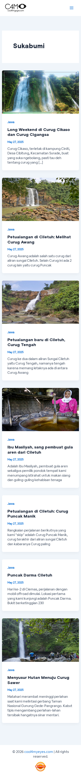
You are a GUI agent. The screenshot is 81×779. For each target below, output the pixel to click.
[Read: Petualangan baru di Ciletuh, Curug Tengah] (40, 301)
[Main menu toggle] (71, 8)
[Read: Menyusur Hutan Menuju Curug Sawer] (40, 639)
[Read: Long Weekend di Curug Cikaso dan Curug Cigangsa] (40, 91)
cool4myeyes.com (38, 752)
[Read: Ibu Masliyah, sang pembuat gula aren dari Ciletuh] (40, 409)
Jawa (10, 122)
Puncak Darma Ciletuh (29, 575)
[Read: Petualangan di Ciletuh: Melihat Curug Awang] (40, 198)
